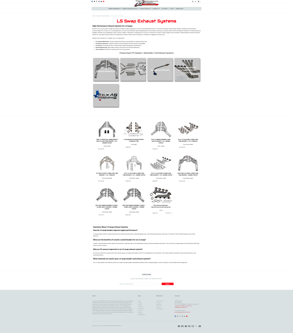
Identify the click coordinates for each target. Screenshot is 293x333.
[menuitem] (115, 8)
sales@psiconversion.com (181, 307)
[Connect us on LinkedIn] (101, 1)
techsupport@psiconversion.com (182, 312)
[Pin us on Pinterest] (96, 1)
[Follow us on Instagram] (99, 1)
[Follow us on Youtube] (103, 1)
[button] (192, 1)
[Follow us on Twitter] (94, 1)
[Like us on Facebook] (92, 1)
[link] (106, 69)
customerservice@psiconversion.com (183, 305)
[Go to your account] (195, 1)
